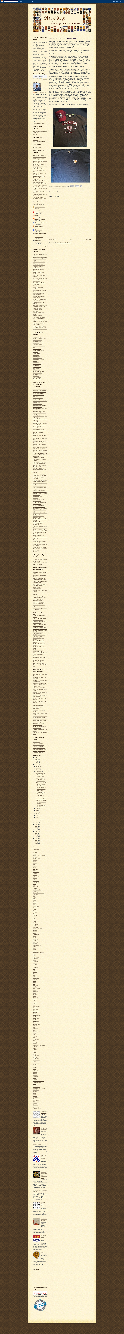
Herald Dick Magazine (40, 233)
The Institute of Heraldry (38, 1081)
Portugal (35, 1042)
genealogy (35, 927)
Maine (34, 982)
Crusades (35, 894)
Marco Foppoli (36, 356)
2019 (36, 826)
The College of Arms (37, 633)
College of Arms (36, 886)
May (37, 813)
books (34, 870)
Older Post (88, 239)
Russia (34, 1048)
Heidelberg (35, 939)
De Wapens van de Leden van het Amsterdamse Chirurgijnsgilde (40, 280)
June (37, 812)
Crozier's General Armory (39, 448)
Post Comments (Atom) (64, 243)
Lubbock (35, 979)
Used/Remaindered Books (39, 141)
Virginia (34, 1093)
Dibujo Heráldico (39, 226)
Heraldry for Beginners (38, 722)
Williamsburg (36, 1101)
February (38, 819)
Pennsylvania (36, 1039)
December (38, 766)
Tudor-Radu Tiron (37, 378)
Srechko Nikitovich (37, 372)
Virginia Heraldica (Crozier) (39, 532)
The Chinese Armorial (38, 521)
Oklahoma (35, 1028)
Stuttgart (35, 1067)
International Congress (38, 952)
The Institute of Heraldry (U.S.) (40, 562)
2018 (36, 827)
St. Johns (35, 1064)
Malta (34, 984)
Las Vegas (35, 967)
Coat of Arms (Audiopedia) (39, 578)
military (34, 996)
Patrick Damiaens (37, 364)
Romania (35, 1043)
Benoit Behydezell (37, 341)
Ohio (34, 1027)
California (35, 873)
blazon (34, 867)
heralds (34, 940)
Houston (35, 943)
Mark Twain (35, 985)
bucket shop (36, 872)
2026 (36, 757)
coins (34, 885)
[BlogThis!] (73, 186)
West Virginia (36, 1100)
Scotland (35, 1049)
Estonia (34, 913)
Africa (34, 851)
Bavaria (35, 863)
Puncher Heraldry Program (39, 326)
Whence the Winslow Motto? (39, 198)
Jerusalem (35, 961)
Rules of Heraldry (37, 1144)
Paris (34, 1037)
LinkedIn (35, 134)
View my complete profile (39, 123)
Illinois (34, 949)
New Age (35, 1013)
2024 (36, 761)
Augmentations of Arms (38, 164)
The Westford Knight (38, 197)
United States (36, 1089)
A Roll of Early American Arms (40, 389)
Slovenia (35, 1057)
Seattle (34, 1052)
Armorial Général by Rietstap (39, 423)
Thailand (35, 1079)
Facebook (35, 132)
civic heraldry (36, 881)
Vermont (35, 1091)
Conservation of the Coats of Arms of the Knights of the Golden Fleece (39, 586)
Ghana (34, 933)
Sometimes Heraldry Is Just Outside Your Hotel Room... (41, 789)
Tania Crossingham (37, 377)
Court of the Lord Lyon (41, 222)
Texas (34, 1078)
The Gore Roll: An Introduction (40, 185)
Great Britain (36, 934)
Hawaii (34, 937)
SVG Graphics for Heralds (39, 751)
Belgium (35, 866)
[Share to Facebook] (78, 186)
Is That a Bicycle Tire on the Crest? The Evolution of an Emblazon (39, 170)
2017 (36, 829)
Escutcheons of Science (38, 457)
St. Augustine (36, 1063)
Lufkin (34, 981)
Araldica (37, 215)
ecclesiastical (36, 906)
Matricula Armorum (37, 315)
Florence (35, 921)
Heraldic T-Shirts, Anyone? (43, 1204)
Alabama (35, 854)
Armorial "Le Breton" (37, 407)
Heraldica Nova (39, 237)
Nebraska (35, 1009)
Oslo (34, 1034)
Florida (34, 922)
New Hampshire (36, 1015)
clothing (35, 884)
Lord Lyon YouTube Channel (39, 627)
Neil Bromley (36, 362)
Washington (35, 1097)
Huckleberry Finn (37, 945)
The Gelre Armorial (37, 523)
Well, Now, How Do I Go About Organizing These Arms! (41, 784)
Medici (34, 989)
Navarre (35, 1007)
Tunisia (34, 1085)
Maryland (35, 986)
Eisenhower (35, 910)
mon (34, 1000)
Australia (35, 860)
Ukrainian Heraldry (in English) (40, 530)
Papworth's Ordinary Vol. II (39, 507)
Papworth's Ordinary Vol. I (39, 505)
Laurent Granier (36, 353)
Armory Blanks (36, 742)
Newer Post (52, 239)
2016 (36, 831)
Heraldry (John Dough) (38, 600)
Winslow (35, 1103)
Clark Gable (36, 882)
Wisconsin (35, 1104)
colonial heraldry (37, 889)
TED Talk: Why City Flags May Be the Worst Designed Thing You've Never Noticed (40, 630)
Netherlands (36, 1010)
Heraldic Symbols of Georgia (39, 720)
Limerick (35, 972)
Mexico (34, 992)
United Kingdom (36, 1087)
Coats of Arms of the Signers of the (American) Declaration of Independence (40, 581)
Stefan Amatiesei (37, 374)
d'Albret (34, 898)
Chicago (35, 878)
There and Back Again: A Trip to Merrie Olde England (41, 802)
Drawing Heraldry (37, 588)
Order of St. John (37, 1031)
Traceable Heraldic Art (38, 752)
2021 (36, 822)
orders (34, 1033)
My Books (35, 140)
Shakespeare (36, 1055)
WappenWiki (36, 551)
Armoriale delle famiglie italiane (40, 430)
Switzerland (35, 1073)
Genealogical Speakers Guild (40, 131)
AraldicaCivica (36, 267)
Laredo (34, 966)
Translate (45, 78)
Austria (34, 861)
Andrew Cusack (39, 212)
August (37, 808)
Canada (35, 875)
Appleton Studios (37, 147)
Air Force (35, 852)
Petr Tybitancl (36, 365)
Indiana (34, 951)
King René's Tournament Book (40, 305)
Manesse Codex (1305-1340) (40, 492)
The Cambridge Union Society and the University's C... (41, 794)
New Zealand (36, 1021)
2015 (36, 833)
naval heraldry (36, 1006)
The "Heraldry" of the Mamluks (40, 183)
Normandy (35, 1022)
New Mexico (36, 1016)
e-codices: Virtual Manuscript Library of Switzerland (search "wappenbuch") (40, 455)
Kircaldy (35, 964)
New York (35, 1019)
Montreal (35, 1001)
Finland (34, 918)
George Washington (37, 928)
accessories (36, 849)
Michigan (35, 994)
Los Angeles (36, 978)
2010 (36, 842)
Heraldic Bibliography (38, 285)
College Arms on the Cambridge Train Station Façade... (40, 775)
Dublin (34, 904)
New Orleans (36, 1018)
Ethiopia (35, 915)
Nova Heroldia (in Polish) (39, 318)
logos (34, 975)
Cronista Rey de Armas (38, 892)
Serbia (34, 1054)
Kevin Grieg (35, 352)
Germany (35, 931)
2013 (36, 836)
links (34, 973)
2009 (36, 843)
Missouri (35, 998)
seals (34, 1051)
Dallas (34, 900)
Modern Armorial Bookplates (39, 317)
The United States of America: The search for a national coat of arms (40, 188)
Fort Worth (35, 924)
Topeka (34, 1084)
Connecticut (36, 891)
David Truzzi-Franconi (38, 350)
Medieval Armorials (37, 496)
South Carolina (36, 1060)
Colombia (35, 888)
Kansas (35, 963)
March (37, 817)
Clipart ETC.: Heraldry (38, 746)
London (34, 976)
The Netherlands (37, 1082)
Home (70, 239)
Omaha (34, 1030)
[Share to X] (76, 186)
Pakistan (35, 1036)
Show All (46, 246)
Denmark (35, 901)
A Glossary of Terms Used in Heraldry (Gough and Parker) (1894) (40, 689)
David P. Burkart (37, 349)
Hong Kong (35, 942)
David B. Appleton (40, 92)
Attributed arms (36, 858)
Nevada (35, 1012)
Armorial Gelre (36, 421)
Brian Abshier (36, 343)
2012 (36, 838)
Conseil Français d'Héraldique (40, 447)
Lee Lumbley (36, 355)
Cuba (34, 896)
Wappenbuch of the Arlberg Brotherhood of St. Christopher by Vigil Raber (40, 549)
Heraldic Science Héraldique (39, 290)
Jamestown (35, 958)
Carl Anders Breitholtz (38, 344)
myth (34, 1004)
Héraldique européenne (38, 293)
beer (34, 864)
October (38, 769)
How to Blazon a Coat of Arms (40, 611)
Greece (35, 936)
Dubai (34, 903)
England (35, 912)
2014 (36, 835)
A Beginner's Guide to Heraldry (40, 257)
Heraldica (35, 291)
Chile (34, 879)
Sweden (35, 1072)
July (37, 810)
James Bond (36, 957)
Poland (34, 1040)
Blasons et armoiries (40, 219)
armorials (35, 857)
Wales (34, 1094)
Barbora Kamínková (37, 340)
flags (34, 919)
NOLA (42, 1252)
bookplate (35, 869)
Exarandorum (38, 229)
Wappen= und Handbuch (39, 539)
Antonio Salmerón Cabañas (39, 338)
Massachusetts (36, 988)
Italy (34, 955)
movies (34, 1003)
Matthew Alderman (37, 358)
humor (34, 946)
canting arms (36, 876)
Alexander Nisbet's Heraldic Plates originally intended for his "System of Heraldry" (39, 392)
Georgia (35, 930)
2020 (36, 824)
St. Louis (35, 1066)
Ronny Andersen (37, 368)
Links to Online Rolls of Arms (39, 486)
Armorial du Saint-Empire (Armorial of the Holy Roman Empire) (39, 413)
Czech (34, 897)
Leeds (34, 970)
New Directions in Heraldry (39, 176)
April (37, 815)
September (38, 771)
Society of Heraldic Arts (38, 371)
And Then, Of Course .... (41, 797)
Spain (34, 1061)
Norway (35, 1025)
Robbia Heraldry (37, 728)
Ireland (34, 954)
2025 (36, 759)
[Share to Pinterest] (81, 186)
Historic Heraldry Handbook (39, 726)
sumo (34, 1069)
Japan (34, 960)
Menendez (35, 991)
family (34, 916)
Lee (34, 969)
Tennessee (35, 1076)
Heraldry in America (37, 294)
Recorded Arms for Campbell (39, 508)
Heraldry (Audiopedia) (38, 599)
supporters (35, 1070)
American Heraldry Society (39, 855)
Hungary (35, 948)
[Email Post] (68, 186)
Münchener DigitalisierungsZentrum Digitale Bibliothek (38, 499)
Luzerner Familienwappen (39, 490)
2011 (36, 840)
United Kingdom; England (39, 1088)
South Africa (36, 1058)
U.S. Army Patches (37, 564)
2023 (36, 762)
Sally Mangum (36, 369)
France (34, 925)
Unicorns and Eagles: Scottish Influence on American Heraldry (40, 654)
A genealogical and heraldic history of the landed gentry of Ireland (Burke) (40, 685)
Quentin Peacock (37, 367)
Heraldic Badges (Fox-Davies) (40, 719)
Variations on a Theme (41, 798)
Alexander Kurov (37, 337)
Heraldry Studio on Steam (39, 748)
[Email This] (71, 186)
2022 (36, 764)
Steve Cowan (36, 376)
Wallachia (35, 1096)
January (38, 820)
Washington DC (36, 1098)
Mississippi (35, 997)
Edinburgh (35, 907)
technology (35, 1075)
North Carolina (36, 1024)
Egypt (34, 909)
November (38, 768)
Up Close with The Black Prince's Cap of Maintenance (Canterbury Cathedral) (39, 662)
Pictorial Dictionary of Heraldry (40, 749)
